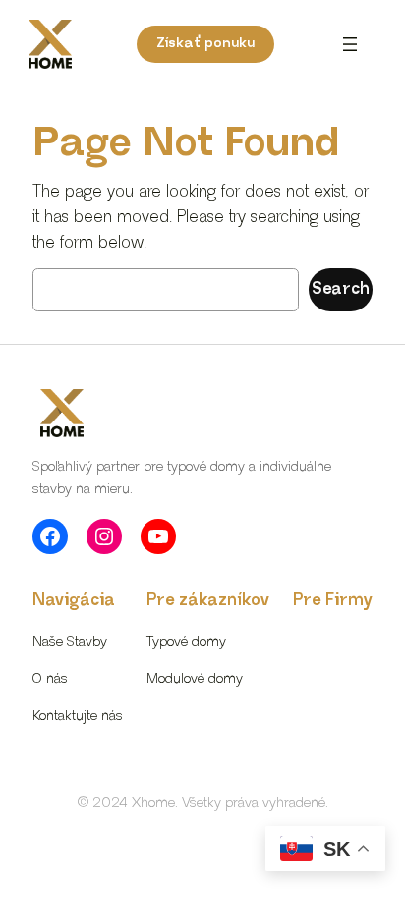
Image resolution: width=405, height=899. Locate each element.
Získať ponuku (205, 43)
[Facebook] (50, 536)
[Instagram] (104, 536)
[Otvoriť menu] (350, 44)
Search (341, 289)
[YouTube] (158, 536)
